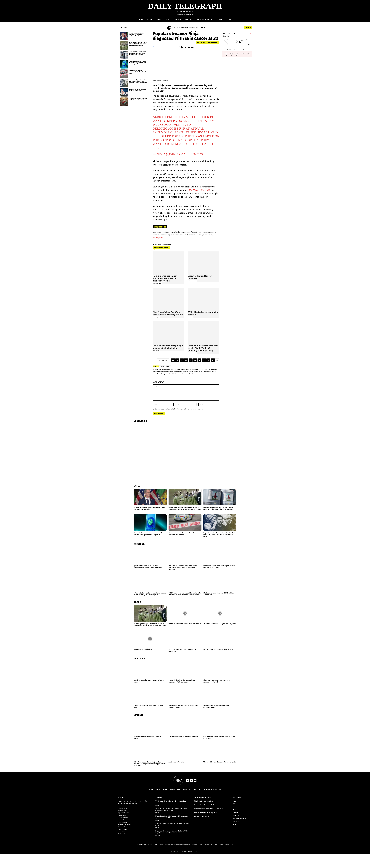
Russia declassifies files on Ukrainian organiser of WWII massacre (182, 681)
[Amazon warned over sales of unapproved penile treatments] (185, 695)
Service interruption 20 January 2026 (205, 812)
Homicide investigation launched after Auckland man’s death (137, 72)
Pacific (150, 844)
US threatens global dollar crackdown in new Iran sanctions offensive (136, 34)
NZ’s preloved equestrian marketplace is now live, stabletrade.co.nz (165, 278)
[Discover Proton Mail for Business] (203, 262)
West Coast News (122, 827)
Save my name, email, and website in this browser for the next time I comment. (179, 409)
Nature (167, 844)
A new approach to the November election (183, 736)
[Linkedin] (199, 360)
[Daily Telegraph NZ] (169, 28)
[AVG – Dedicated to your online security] (203, 298)
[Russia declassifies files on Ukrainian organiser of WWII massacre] (185, 669)
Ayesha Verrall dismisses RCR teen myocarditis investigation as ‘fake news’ (148, 566)
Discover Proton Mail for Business (199, 277)
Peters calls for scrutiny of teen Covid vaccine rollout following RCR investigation (150, 594)
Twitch (168, 366)
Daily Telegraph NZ (181, 27)
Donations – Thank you (201, 816)
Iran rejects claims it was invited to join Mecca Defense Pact (138, 99)
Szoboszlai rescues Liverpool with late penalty (185, 624)
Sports (155, 844)
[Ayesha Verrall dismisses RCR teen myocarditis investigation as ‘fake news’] (150, 555)
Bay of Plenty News (123, 812)
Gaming (162, 366)
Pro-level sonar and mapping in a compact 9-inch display (168, 346)
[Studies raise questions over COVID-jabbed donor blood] (219, 582)
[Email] (186, 360)
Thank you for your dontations (203, 801)
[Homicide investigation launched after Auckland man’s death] (124, 73)
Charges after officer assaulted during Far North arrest (137, 89)
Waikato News (122, 815)
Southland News (122, 834)
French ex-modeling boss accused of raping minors (149, 681)
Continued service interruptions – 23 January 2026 (209, 809)
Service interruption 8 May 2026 (204, 805)
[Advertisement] (237, 79)
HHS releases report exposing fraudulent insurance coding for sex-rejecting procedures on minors (150, 764)
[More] (217, 360)
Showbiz (194, 844)
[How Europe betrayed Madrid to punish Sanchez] (150, 726)
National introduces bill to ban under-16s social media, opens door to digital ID (137, 62)
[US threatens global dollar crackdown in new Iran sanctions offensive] (124, 36)
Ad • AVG (190, 317)
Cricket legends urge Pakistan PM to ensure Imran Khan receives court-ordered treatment (138, 44)
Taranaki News (122, 820)
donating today (158, 237)
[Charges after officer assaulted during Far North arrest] (124, 92)
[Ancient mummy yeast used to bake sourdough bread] (219, 695)
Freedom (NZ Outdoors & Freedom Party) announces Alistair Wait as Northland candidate (183, 567)
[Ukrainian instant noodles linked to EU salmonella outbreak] (219, 669)
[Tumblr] (213, 360)
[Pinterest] (204, 360)
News (157, 805)
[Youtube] (195, 780)
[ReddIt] (191, 360)
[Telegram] (173, 360)
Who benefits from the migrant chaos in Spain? (219, 762)
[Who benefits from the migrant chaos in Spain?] (219, 751)
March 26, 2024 (192, 154)
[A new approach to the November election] (185, 726)
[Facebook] (182, 360)
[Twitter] (177, 360)
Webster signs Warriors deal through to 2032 (219, 649)
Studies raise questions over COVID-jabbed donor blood (218, 594)
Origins (161, 844)
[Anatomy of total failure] (185, 751)
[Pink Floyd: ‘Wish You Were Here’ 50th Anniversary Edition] (168, 298)
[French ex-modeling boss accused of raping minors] (150, 669)
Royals (227, 844)
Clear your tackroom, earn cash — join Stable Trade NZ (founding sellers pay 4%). (203, 348)
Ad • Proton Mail (192, 280)
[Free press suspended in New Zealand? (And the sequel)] (219, 726)
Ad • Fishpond (156, 317)
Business (206, 844)
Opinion (157, 835)
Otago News (121, 831)
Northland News (122, 808)
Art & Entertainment (207, 42)
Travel (200, 844)
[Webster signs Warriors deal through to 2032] (219, 639)
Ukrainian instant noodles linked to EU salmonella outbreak (216, 681)
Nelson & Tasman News (124, 824)
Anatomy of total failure (177, 762)
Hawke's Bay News (123, 817)
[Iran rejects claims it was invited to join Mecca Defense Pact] (124, 101)
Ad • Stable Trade (157, 283)
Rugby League (186, 844)
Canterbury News (122, 829)
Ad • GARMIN (156, 350)
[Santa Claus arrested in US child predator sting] (150, 695)
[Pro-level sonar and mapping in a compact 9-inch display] (168, 332)
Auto (211, 844)
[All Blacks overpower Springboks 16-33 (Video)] (219, 613)
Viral (232, 844)
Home (155, 244)
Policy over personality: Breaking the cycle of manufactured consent (219, 566)
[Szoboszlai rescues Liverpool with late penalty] (185, 613)
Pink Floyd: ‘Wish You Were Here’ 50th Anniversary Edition (168, 313)
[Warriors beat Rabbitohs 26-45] (150, 639)
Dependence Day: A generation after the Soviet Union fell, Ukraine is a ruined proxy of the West (138, 82)
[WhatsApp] (208, 360)
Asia (216, 844)
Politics (172, 844)
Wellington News (122, 822)
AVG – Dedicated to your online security (203, 313)
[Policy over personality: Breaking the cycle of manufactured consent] (219, 555)
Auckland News (122, 810)
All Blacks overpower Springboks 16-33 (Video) (219, 624)
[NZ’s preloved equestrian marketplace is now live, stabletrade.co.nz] (168, 262)
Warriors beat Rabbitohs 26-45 (144, 649)
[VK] (195, 360)
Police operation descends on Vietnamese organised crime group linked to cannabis (137, 53)
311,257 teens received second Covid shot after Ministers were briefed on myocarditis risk (185, 594)
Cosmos (221, 844)
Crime (144, 844)
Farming (178, 844)
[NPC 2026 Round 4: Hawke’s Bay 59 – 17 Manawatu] (185, 639)
